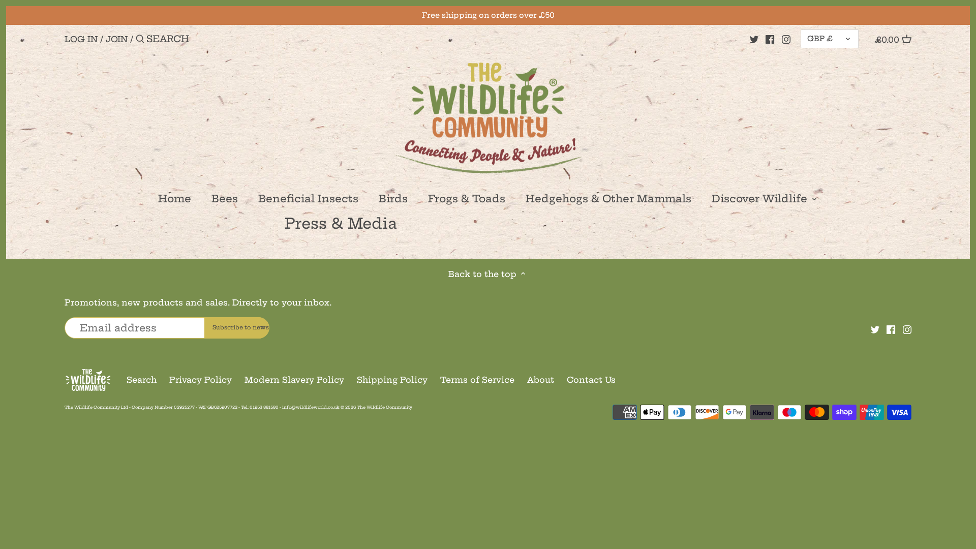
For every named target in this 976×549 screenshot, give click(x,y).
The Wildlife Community (384, 407)
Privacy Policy (200, 380)
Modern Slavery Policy (294, 380)
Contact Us (591, 380)
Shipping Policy (392, 380)
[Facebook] (770, 38)
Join (117, 39)
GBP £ (820, 38)
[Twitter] (754, 38)
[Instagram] (786, 38)
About (540, 380)
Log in (81, 39)
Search (142, 380)
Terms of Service (477, 380)
